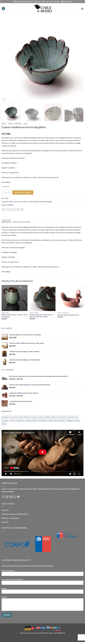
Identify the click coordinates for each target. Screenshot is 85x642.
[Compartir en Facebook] (7, 209)
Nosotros (5, 510)
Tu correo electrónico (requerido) (12, 579)
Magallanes (20, 420)
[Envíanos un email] (11, 496)
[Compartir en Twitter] (11, 209)
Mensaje (4, 597)
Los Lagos (5, 420)
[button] (3, 8)
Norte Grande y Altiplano (56, 420)
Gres (25, 124)
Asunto (4, 588)
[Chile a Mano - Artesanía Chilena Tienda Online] (42, 8)
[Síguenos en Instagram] (7, 496)
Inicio (4, 124)
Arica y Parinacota (25, 417)
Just (76, 417)
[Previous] (6, 60)
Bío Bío (47, 417)
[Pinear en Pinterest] (18, 209)
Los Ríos (12, 420)
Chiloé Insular (61, 417)
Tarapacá (77, 420)
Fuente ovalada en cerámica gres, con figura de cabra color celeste (41, 316)
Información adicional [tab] (21, 222)
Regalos (49, 201)
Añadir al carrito (22, 192)
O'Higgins (69, 420)
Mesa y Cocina (28, 201)
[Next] (79, 60)
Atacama (35, 417)
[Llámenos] (14, 496)
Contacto (5, 522)
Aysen (41, 417)
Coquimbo (10, 205)
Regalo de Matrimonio (40, 201)
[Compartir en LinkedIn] (22, 209)
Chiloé (53, 417)
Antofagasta (6, 417)
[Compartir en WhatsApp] (3, 209)
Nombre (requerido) (8, 570)
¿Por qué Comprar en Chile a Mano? (15, 514)
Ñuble (4, 424)
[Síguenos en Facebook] (3, 496)
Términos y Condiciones (10, 518)
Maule (35, 420)
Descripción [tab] (6, 222)
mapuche (28, 420)
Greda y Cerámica (15, 124)
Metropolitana (43, 420)
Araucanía (15, 417)
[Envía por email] (14, 209)
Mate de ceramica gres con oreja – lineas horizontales (14, 316)
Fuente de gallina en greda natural (68, 315)
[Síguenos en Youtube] (18, 496)
